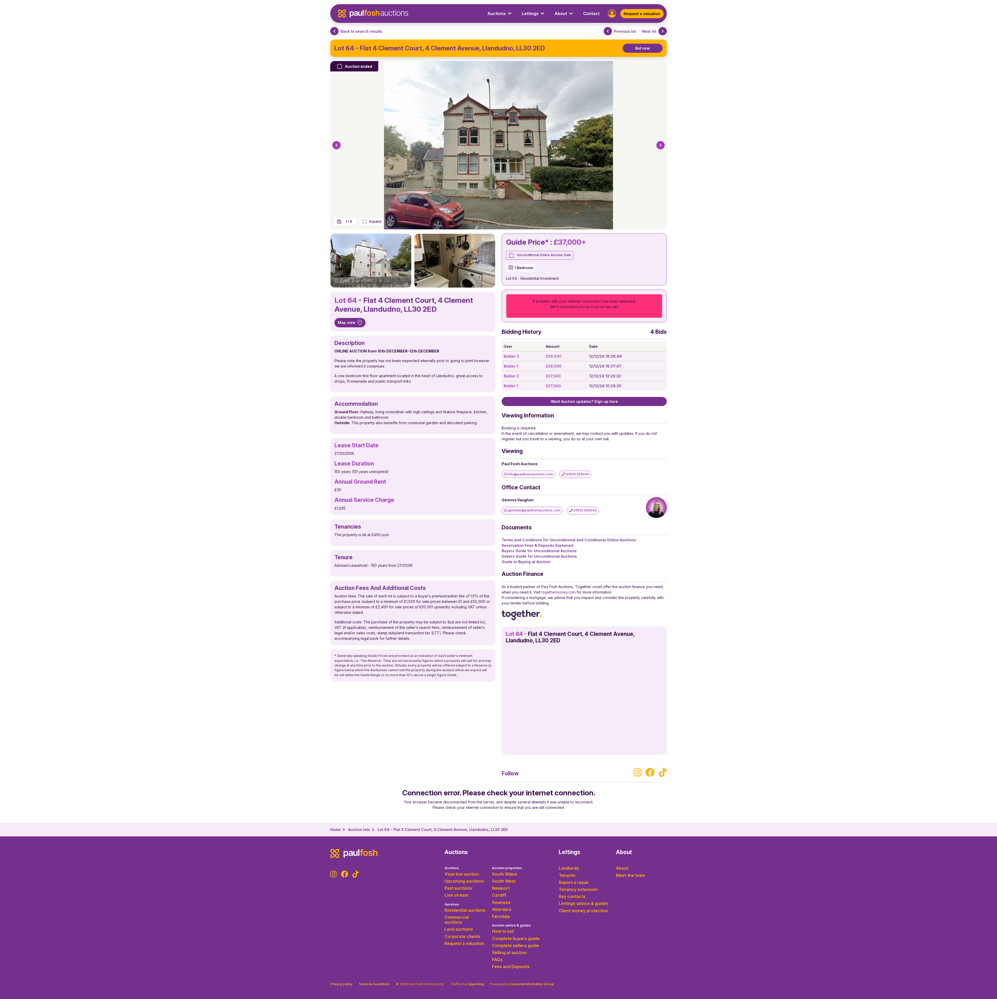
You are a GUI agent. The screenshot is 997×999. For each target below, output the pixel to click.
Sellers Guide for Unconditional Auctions (539, 556)
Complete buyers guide (516, 938)
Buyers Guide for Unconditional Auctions (539, 551)
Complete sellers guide (515, 945)
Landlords (569, 868)
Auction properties (507, 868)
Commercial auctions (456, 920)
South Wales (504, 874)
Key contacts (572, 896)
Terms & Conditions (374, 984)
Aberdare (501, 909)
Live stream (456, 895)
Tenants (567, 875)
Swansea (501, 902)
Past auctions (458, 888)
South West (503, 881)
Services (451, 904)
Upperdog (476, 984)
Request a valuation (642, 13)
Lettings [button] (530, 13)
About (622, 868)
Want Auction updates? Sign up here (584, 401)
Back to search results (361, 31)
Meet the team (630, 875)
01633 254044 (577, 474)
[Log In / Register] (612, 13)
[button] (336, 145)
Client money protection (583, 910)
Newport (501, 888)
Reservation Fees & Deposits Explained (537, 545)
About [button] (561, 13)
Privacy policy (341, 984)
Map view (346, 322)
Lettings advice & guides (584, 903)
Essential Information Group (532, 984)
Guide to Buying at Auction (526, 562)
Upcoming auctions (464, 881)
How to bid (503, 931)
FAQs (497, 959)
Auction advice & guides (511, 925)
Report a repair (574, 882)
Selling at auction (509, 952)
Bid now (642, 48)
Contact (591, 13)
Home (335, 829)
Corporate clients (462, 936)
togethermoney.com (558, 592)
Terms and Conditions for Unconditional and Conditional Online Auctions (569, 540)
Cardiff (499, 895)
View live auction (461, 874)
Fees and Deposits (511, 966)
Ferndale (501, 916)
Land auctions (458, 929)
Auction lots (359, 829)
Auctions (451, 868)
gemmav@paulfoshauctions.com (533, 510)
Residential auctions (465, 910)
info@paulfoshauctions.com (530, 474)
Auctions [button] (496, 13)
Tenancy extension (578, 889)
